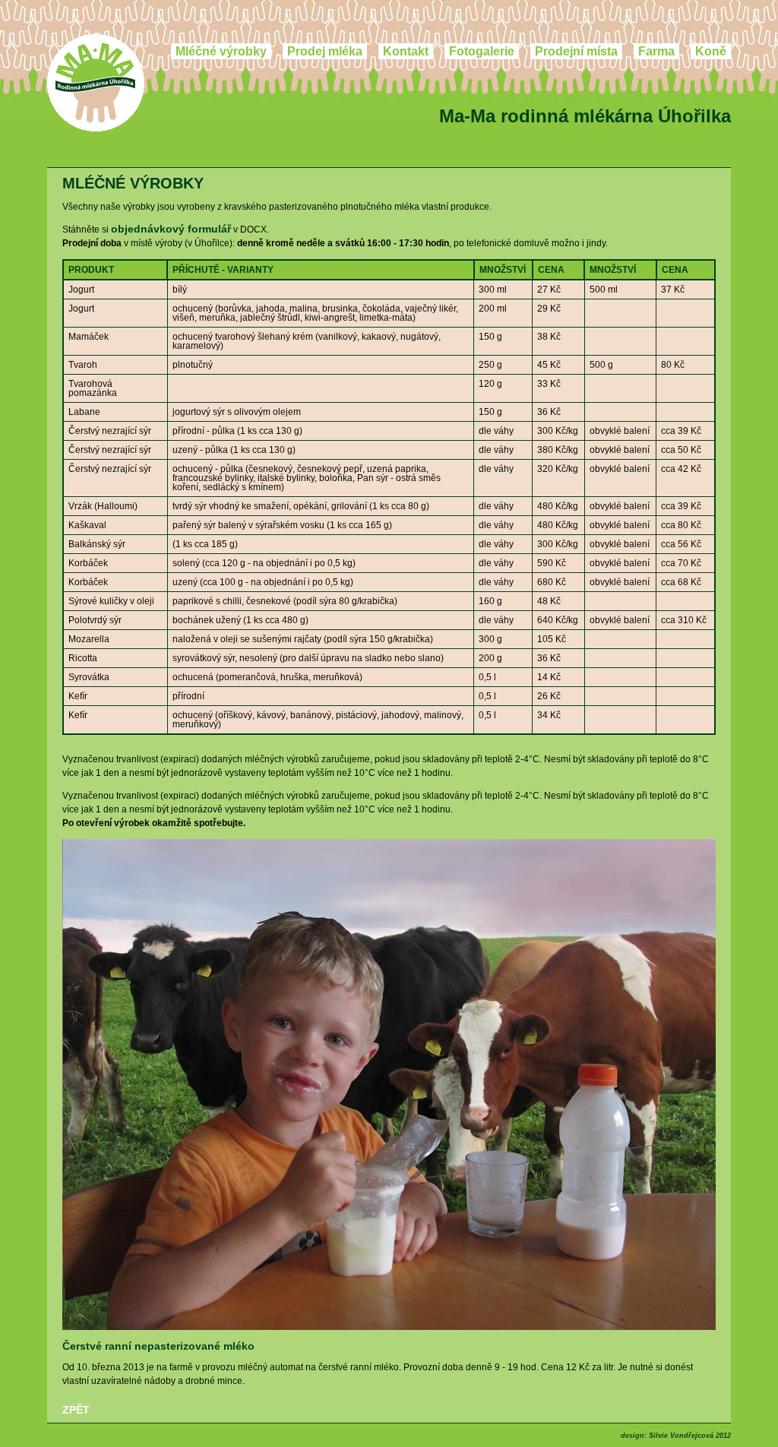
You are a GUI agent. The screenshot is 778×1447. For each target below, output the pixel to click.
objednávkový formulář (171, 229)
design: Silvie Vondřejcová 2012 (676, 1435)
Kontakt (406, 51)
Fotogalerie (481, 51)
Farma (656, 51)
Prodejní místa (576, 51)
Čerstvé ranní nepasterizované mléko (158, 1346)
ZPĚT (76, 1410)
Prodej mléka (324, 51)
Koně (710, 51)
